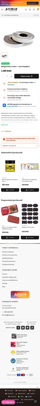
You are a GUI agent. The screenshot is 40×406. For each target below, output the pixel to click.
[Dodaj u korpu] (10, 190)
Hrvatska (31, 394)
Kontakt (4, 283)
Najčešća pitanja (7, 258)
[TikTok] (32, 328)
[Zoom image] (19, 39)
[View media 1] (4, 55)
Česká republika (21, 391)
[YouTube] (27, 328)
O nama (4, 274)
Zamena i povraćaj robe (9, 255)
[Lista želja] (34, 9)
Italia (20, 397)
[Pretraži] (26, 10)
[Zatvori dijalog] (37, 387)
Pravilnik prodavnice (8, 261)
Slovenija (12, 397)
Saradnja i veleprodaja (9, 277)
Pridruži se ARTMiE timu (10, 280)
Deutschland (20, 394)
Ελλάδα (28, 397)
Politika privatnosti (8, 264)
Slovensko (9, 391)
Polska (32, 391)
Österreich (9, 394)
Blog (3, 286)
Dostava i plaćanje (8, 252)
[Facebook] (18, 328)
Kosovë (20, 403)
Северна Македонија (28, 400)
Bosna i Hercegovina (12, 400)
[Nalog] (30, 10)
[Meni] (2, 9)
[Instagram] (23, 328)
